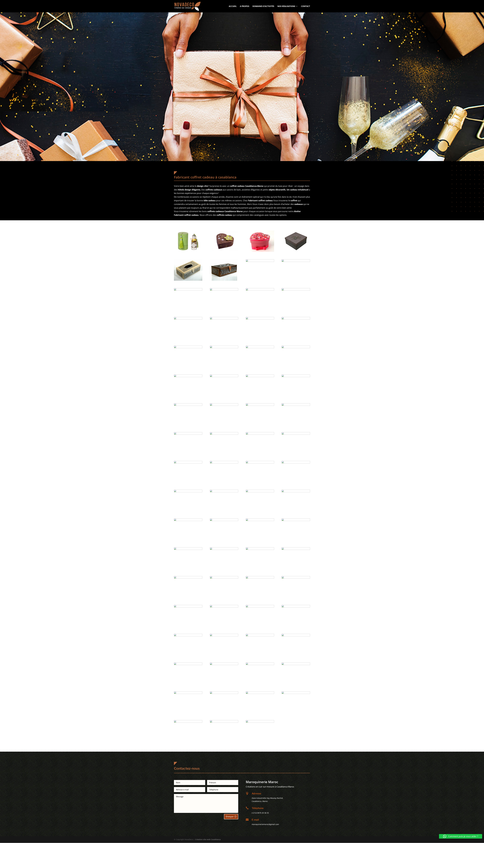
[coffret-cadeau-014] (260, 319)
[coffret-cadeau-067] (296, 693)
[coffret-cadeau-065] (224, 693)
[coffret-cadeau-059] (296, 635)
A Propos (244, 6)
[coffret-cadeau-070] (260, 722)
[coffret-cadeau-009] (224, 290)
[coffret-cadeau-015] (296, 319)
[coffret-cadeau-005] (224, 280)
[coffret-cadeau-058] (260, 635)
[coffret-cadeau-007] (296, 261)
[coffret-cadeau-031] (296, 434)
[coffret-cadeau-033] (224, 463)
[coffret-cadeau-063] (296, 664)
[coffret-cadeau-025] (224, 405)
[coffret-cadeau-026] (260, 405)
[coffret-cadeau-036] (188, 491)
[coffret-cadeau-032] (188, 463)
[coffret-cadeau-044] (188, 549)
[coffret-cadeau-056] (188, 635)
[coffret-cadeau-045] (224, 549)
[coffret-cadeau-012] (188, 319)
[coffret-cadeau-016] (188, 347)
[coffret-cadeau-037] (224, 491)
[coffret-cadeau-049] (224, 578)
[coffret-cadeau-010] (260, 290)
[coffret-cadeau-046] (260, 549)
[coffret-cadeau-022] (260, 376)
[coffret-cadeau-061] (224, 664)
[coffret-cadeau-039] (296, 491)
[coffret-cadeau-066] (260, 693)
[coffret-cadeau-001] (224, 251)
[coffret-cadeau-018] (260, 347)
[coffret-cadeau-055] (296, 607)
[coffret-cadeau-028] (188, 434)
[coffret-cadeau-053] (224, 607)
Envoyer (230, 816)
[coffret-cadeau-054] (260, 607)
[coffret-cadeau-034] (260, 463)
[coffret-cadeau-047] (296, 549)
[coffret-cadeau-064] (188, 693)
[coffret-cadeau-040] (188, 520)
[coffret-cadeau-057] (224, 635)
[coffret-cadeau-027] (296, 405)
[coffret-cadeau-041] (224, 520)
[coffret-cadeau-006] (260, 261)
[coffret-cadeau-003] (296, 251)
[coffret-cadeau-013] (224, 319)
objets (272, 189)
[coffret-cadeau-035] (296, 463)
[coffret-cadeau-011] (296, 290)
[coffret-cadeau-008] (188, 290)
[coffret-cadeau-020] (188, 376)
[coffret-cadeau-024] (188, 405)
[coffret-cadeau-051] (296, 578)
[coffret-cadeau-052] (188, 607)
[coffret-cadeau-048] (188, 578)
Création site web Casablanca (208, 839)
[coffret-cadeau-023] (296, 376)
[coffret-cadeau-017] (224, 347)
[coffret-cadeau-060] (188, 664)
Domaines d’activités (263, 6)
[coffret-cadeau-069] (224, 722)
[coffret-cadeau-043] (296, 520)
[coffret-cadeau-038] (260, 491)
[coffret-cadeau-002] (260, 251)
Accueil (233, 6)
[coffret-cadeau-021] (224, 376)
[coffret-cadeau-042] (260, 520)
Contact (305, 6)
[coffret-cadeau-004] (188, 280)
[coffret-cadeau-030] (260, 434)
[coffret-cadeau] (188, 251)
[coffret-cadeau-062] (260, 664)
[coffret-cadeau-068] (188, 722)
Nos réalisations (286, 6)
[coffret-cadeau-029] (224, 434)
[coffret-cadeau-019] (296, 347)
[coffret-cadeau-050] (260, 578)
